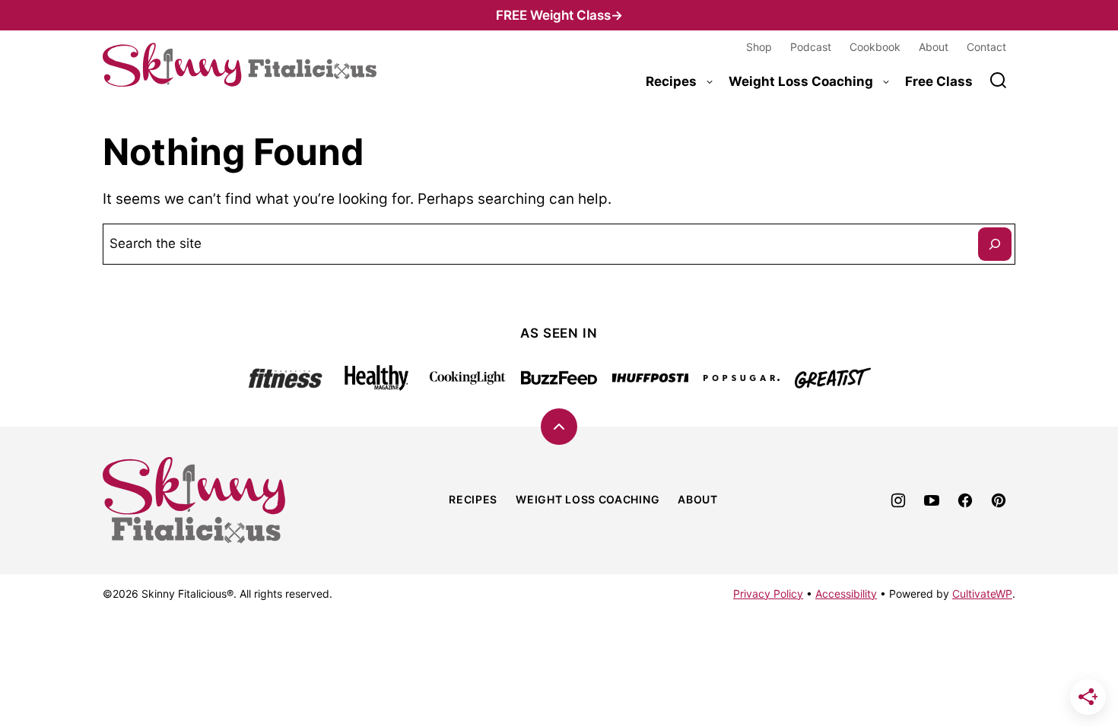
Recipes (671, 81)
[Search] (998, 80)
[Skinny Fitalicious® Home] (239, 65)
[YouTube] (931, 500)
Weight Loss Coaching (801, 81)
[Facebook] (965, 500)
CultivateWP (982, 593)
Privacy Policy (768, 593)
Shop (759, 46)
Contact (986, 46)
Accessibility (846, 593)
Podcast (810, 46)
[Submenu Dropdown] (709, 82)
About (933, 46)
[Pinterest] (998, 500)
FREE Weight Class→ (559, 15)
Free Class (939, 81)
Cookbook (875, 46)
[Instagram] (898, 500)
